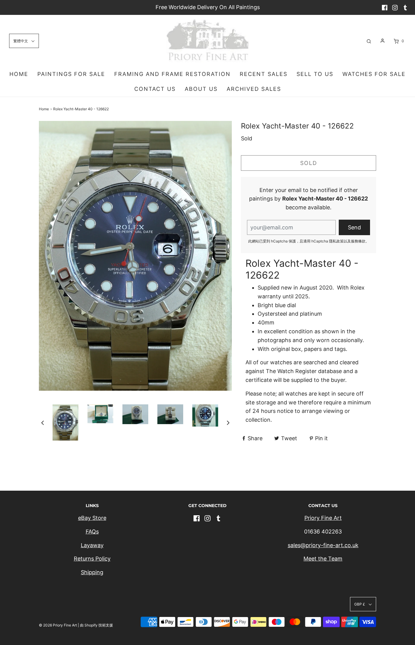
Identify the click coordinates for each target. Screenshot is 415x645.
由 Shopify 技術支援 (96, 625)
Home (18, 74)
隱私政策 (336, 241)
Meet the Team (323, 558)
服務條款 (358, 241)
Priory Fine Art (323, 518)
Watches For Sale (374, 74)
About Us (201, 89)
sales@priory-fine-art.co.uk (323, 545)
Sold (308, 163)
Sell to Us (315, 74)
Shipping (92, 572)
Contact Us (155, 89)
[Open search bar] (368, 41)
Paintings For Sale (71, 74)
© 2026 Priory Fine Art (58, 625)
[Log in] (382, 40)
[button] (42, 422)
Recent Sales (263, 74)
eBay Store (92, 518)
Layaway (92, 545)
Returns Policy (92, 558)
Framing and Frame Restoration (172, 74)
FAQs (92, 531)
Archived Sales (254, 89)
